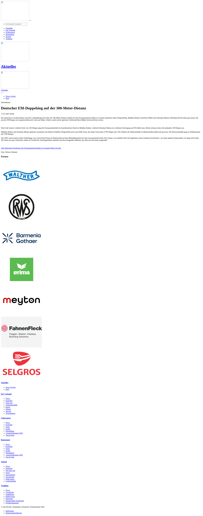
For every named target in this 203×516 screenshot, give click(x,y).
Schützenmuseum (12, 503)
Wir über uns (10, 471)
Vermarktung (10, 413)
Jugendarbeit (10, 475)
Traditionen (10, 494)
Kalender (9, 401)
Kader (8, 429)
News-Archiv (11, 387)
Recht (8, 407)
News (8, 399)
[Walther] (21, 190)
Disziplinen (10, 431)
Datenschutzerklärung (14, 513)
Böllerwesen (10, 497)
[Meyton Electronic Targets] (21, 315)
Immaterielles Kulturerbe (15, 501)
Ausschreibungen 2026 (14, 433)
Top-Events (10, 435)
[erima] (21, 284)
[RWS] (21, 222)
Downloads (10, 477)
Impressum (10, 511)
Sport (8, 427)
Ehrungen (9, 499)
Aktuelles (8, 66)
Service (8, 411)
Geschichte (10, 492)
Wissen (8, 409)
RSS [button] (7, 98)
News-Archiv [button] (11, 96)
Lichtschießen (11, 481)
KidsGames (10, 479)
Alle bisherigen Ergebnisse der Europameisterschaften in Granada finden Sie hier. (31, 148)
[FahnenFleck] (21, 347)
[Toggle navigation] (30, 20)
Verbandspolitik (11, 405)
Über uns (9, 403)
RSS (7, 389)
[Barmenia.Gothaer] (21, 253)
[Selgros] (21, 378)
